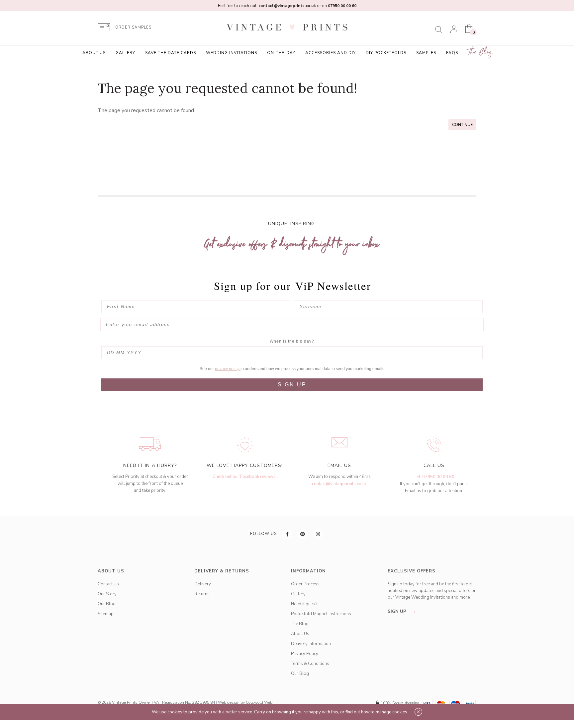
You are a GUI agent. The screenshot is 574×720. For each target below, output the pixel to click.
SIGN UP (292, 384)
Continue (462, 124)
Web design (228, 702)
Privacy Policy (304, 654)
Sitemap (106, 614)
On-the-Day (281, 52)
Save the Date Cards (170, 52)
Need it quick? (304, 604)
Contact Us (108, 584)
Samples (426, 52)
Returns (202, 594)
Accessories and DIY (330, 52)
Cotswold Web (259, 702)
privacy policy (227, 368)
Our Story (107, 594)
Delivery (202, 584)
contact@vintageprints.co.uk (339, 484)
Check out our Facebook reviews (244, 477)
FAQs (452, 52)
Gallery (125, 52)
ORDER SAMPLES (133, 27)
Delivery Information (311, 644)
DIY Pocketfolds (386, 52)
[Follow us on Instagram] (318, 534)
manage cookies (391, 712)
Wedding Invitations (231, 52)
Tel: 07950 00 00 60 (434, 477)
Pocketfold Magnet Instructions (321, 614)
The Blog (480, 52)
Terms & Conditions (310, 664)
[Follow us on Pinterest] (303, 534)
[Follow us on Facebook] (288, 534)
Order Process (305, 584)
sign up (398, 612)
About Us (94, 52)
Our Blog (107, 604)
